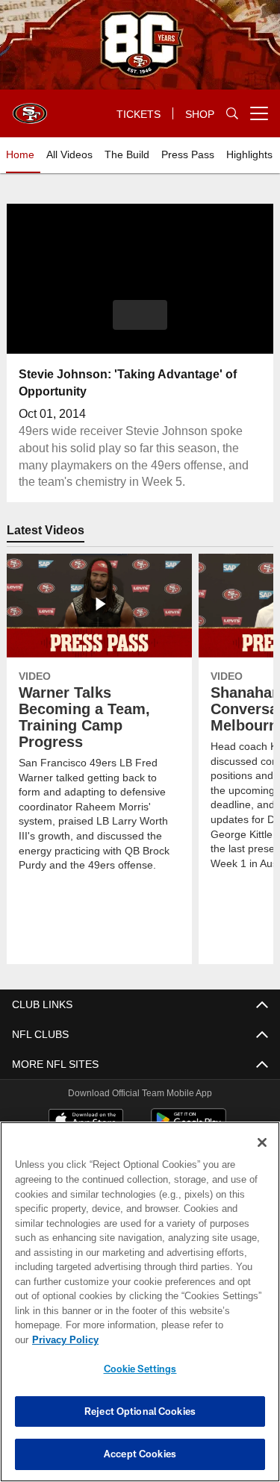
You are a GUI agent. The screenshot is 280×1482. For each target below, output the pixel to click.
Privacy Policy (180, 1339)
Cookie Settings (140, 1369)
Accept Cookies (140, 1454)
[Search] (232, 114)
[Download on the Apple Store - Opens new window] (85, 1121)
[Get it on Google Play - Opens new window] (188, 1127)
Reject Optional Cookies (140, 1411)
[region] (140, 1309)
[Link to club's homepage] (30, 107)
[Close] (262, 1157)
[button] (140, 315)
